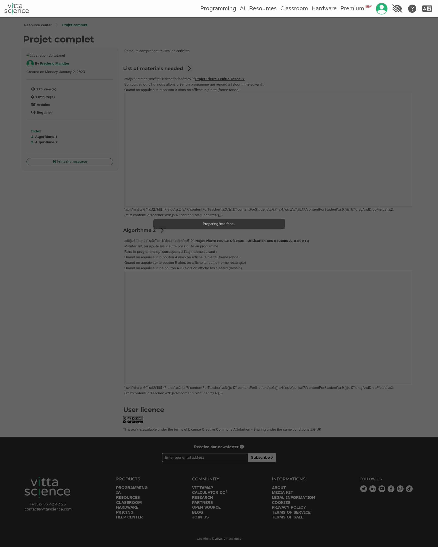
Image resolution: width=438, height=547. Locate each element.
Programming (218, 8)
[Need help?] (412, 8)
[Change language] (427, 8)
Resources (263, 8)
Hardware (324, 8)
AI (242, 8)
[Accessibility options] (397, 8)
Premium (355, 8)
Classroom (294, 8)
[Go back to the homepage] (17, 9)
